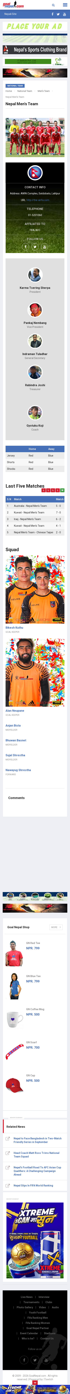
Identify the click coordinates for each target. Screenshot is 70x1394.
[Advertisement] (35, 854)
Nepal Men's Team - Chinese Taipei (33, 532)
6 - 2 (58, 519)
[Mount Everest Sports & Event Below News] (35, 896)
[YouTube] (64, 14)
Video (42, 1307)
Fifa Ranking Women (38, 1323)
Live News (27, 1297)
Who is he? (28, 1338)
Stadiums (49, 1333)
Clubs (48, 1302)
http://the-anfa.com (38, 200)
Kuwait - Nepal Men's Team (29, 512)
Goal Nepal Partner (37, 1328)
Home (9, 91)
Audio (55, 1307)
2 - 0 (58, 532)
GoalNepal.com (14, 4)
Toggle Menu (65, 4)
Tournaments (31, 1302)
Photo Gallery (25, 1307)
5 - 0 (58, 505)
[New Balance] (35, 908)
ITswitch (48, 1379)
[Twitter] (58, 14)
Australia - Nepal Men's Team (30, 505)
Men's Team (44, 91)
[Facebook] (52, 14)
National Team (24, 91)
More (54, 927)
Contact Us (47, 1338)
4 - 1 (58, 525)
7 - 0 (58, 512)
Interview (44, 1297)
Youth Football (37, 1312)
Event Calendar (29, 1333)
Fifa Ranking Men (37, 1317)
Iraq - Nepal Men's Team (27, 519)
